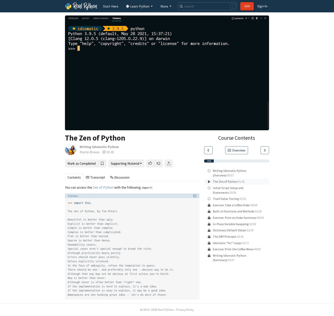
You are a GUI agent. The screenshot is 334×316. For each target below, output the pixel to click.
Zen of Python (103, 187)
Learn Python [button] (139, 6)
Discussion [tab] (122, 177)
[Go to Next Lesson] (265, 150)
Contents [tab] (74, 177)
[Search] (180, 6)
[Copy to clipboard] (196, 202)
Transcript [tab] (97, 177)
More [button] (164, 6)
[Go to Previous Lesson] (208, 150)
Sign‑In (262, 6)
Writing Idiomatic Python (99, 147)
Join (247, 6)
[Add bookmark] (102, 163)
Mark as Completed (81, 163)
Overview (238, 150)
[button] (150, 163)
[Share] (168, 163)
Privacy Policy (185, 310)
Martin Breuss (90, 152)
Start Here (110, 6)
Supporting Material (125, 163)
